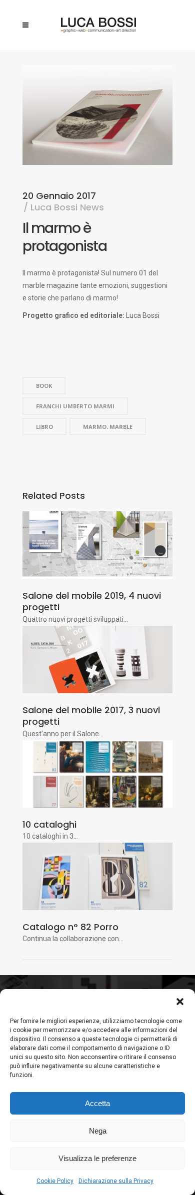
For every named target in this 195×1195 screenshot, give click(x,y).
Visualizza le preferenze (97, 1158)
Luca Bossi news (67, 207)
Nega (97, 1131)
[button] (180, 1002)
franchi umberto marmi (75, 406)
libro (44, 426)
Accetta (97, 1103)
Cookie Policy (55, 1181)
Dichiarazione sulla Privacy (116, 1181)
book (44, 385)
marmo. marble (107, 426)
